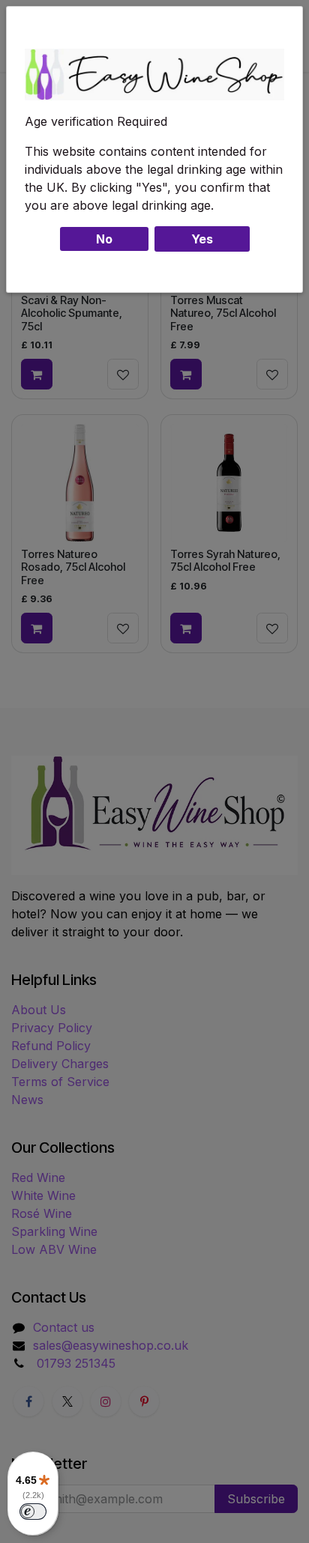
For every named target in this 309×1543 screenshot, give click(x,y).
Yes (202, 238)
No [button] (104, 238)
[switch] (33, 1511)
